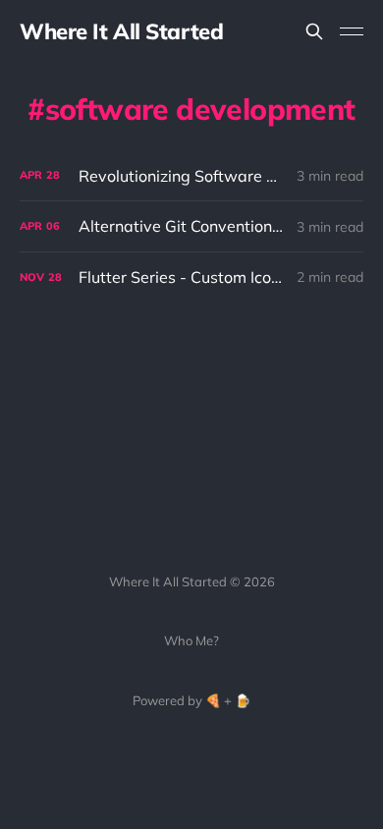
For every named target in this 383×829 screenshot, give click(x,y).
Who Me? (191, 640)
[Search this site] (314, 31)
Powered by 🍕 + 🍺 (191, 700)
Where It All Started (121, 31)
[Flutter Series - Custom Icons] (191, 277)
